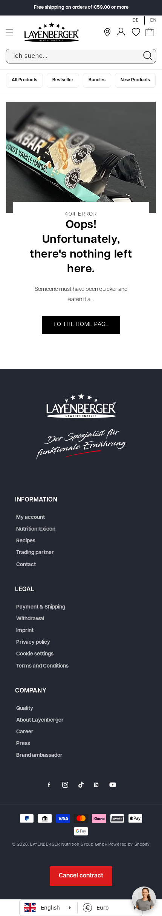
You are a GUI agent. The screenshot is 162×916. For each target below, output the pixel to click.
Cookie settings (34, 654)
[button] (9, 32)
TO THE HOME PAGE (81, 325)
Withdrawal (30, 619)
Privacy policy (33, 642)
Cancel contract (81, 876)
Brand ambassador (39, 755)
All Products (24, 80)
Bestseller (62, 80)
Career (25, 732)
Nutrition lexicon (35, 529)
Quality (24, 708)
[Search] (147, 55)
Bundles (97, 80)
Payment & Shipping (40, 607)
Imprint (25, 630)
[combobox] (81, 56)
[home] (81, 426)
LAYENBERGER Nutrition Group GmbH (68, 845)
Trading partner (35, 553)
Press (23, 744)
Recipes (25, 541)
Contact (26, 565)
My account (30, 517)
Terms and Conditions (42, 666)
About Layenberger (40, 720)
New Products (135, 80)
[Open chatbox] (144, 899)
